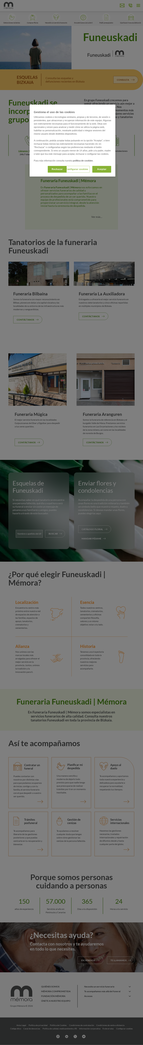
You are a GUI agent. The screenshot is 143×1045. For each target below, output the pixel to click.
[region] (72, 141)
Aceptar (101, 169)
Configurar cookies (77, 169)
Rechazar (57, 169)
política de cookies (83, 160)
